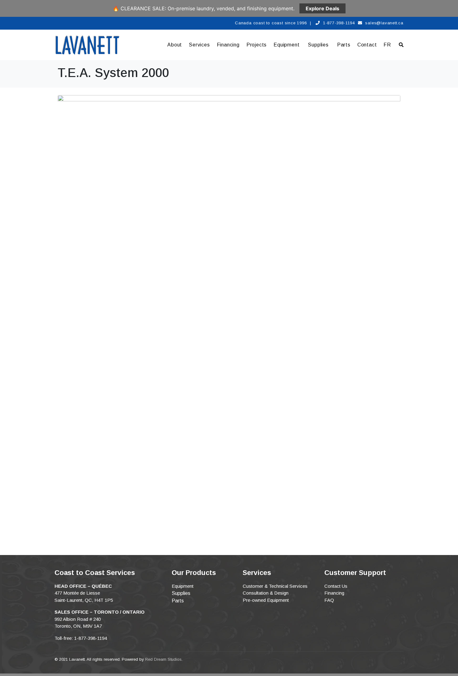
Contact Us (335, 586)
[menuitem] (387, 45)
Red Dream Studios (163, 659)
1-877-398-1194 (339, 23)
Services (199, 44)
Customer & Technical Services (275, 586)
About (174, 44)
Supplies (318, 44)
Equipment (286, 44)
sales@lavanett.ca (384, 23)
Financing (228, 44)
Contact (367, 44)
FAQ (329, 600)
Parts (344, 44)
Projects (256, 44)
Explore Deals (322, 8)
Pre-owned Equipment (266, 600)
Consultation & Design (266, 593)
